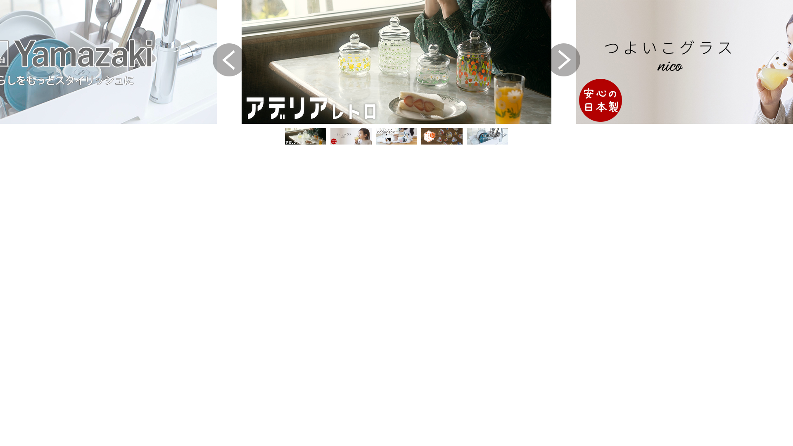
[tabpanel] (396, 62)
